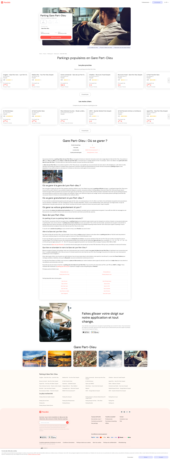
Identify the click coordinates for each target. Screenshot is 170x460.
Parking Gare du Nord (44, 400)
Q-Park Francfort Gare (67, 381)
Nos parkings (94, 423)
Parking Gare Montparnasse (68, 400)
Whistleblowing (122, 442)
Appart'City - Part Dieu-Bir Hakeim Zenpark (48, 383)
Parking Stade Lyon (64, 272)
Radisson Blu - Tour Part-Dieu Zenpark (70, 377)
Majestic (87, 388)
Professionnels (108, 419)
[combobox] (57, 28)
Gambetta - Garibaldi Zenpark (69, 383)
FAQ (121, 421)
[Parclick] (5, 2)
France (44, 53)
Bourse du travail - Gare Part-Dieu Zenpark (48, 381)
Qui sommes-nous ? (96, 419)
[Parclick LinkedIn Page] (124, 412)
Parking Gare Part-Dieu (64, 274)
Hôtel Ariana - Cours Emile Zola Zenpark (94, 386)
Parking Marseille (89, 403)
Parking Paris (111, 400)
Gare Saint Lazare (107, 293)
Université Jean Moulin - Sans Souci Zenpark (118, 386)
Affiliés (107, 423)
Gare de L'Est (107, 283)
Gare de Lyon (64, 281)
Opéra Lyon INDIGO (90, 383)
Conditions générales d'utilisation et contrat (50, 442)
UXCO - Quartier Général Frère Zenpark (117, 390)
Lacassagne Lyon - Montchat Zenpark (70, 388)
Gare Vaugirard (64, 293)
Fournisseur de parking (111, 421)
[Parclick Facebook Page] (127, 412)
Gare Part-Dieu (63, 53)
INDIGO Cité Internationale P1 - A (92, 150)
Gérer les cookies (97, 442)
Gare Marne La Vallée (64, 291)
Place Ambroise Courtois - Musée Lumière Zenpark (50, 386)
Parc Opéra (92, 147)
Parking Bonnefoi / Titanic (92, 152)
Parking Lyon (50, 53)
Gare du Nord (64, 283)
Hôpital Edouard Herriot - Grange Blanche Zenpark (120, 388)
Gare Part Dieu (64, 288)
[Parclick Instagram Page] (122, 412)
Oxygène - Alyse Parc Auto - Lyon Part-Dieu (49, 377)
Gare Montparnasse (107, 281)
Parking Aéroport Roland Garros (46, 405)
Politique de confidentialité (109, 442)
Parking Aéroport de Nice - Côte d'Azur (94, 400)
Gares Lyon (56, 53)
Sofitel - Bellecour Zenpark (114, 383)
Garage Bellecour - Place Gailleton (69, 386)
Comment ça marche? (96, 421)
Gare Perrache (107, 291)
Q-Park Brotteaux (89, 381)
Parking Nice (42, 403)
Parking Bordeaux (66, 403)
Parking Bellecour (106, 272)
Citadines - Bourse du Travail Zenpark (117, 377)
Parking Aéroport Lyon (106, 274)
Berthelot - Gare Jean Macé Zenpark (47, 388)
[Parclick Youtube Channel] (130, 412)
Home (40, 53)
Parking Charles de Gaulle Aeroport (46, 396)
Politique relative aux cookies (83, 442)
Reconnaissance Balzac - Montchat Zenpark (48, 390)
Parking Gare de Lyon (113, 396)
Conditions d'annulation (68, 442)
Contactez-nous (124, 419)
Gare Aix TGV (107, 286)
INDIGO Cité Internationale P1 (68, 390)
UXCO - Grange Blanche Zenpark (93, 390)
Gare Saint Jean (64, 286)
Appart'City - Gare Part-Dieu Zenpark (117, 381)
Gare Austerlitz (107, 288)
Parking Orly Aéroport (67, 396)
